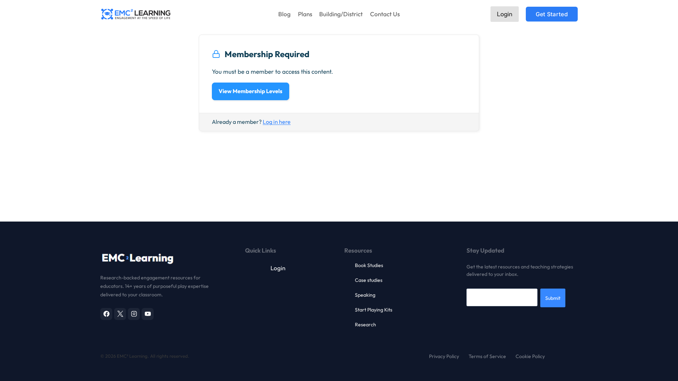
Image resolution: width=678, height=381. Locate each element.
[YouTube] (148, 314)
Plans (305, 14)
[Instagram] (134, 314)
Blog (284, 14)
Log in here (277, 121)
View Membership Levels (250, 91)
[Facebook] (106, 314)
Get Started (552, 14)
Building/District (341, 14)
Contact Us (385, 14)
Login (504, 14)
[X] (120, 314)
